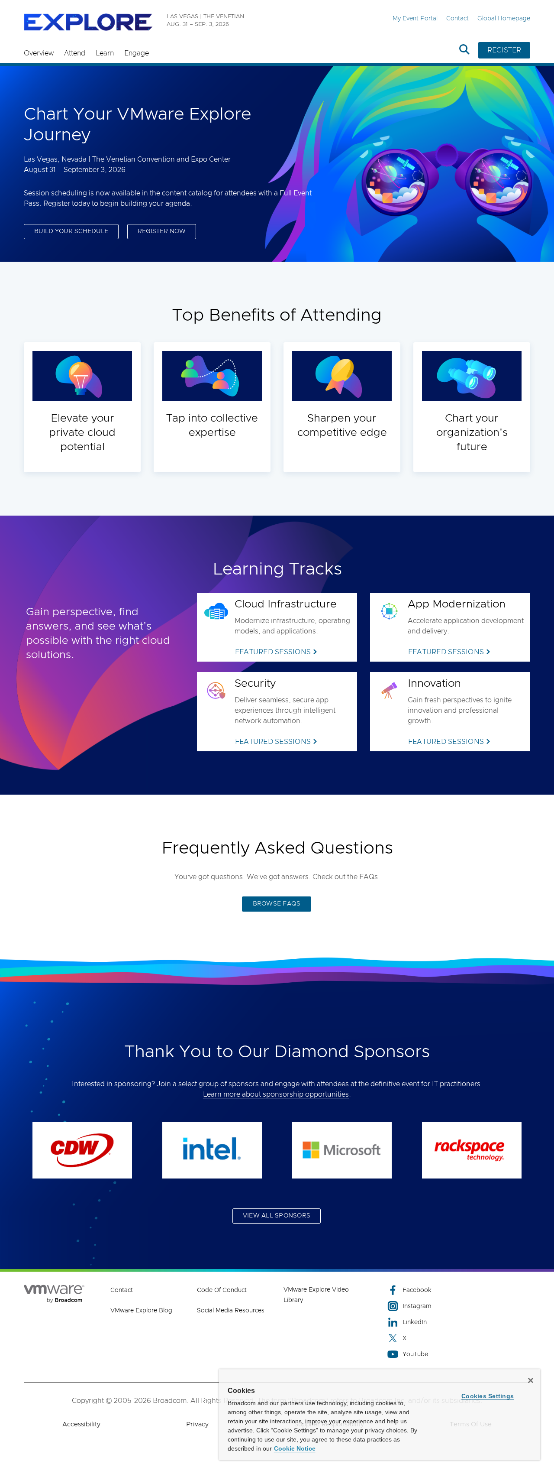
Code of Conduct (222, 1290)
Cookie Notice (295, 1448)
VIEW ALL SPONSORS (276, 1216)
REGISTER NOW (162, 231)
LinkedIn (415, 1322)
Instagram (417, 1306)
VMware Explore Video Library (316, 1295)
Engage (136, 53)
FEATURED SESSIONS (273, 652)
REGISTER (504, 50)
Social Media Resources (230, 1311)
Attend (74, 53)
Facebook (417, 1290)
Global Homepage (503, 19)
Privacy (197, 1424)
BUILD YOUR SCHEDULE (71, 231)
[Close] (530, 1380)
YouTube (415, 1354)
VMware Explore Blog (141, 1311)
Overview (39, 53)
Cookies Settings (487, 1396)
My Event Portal (415, 19)
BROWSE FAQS (277, 904)
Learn (105, 53)
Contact (457, 19)
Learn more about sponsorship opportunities (276, 1094)
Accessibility (81, 1424)
